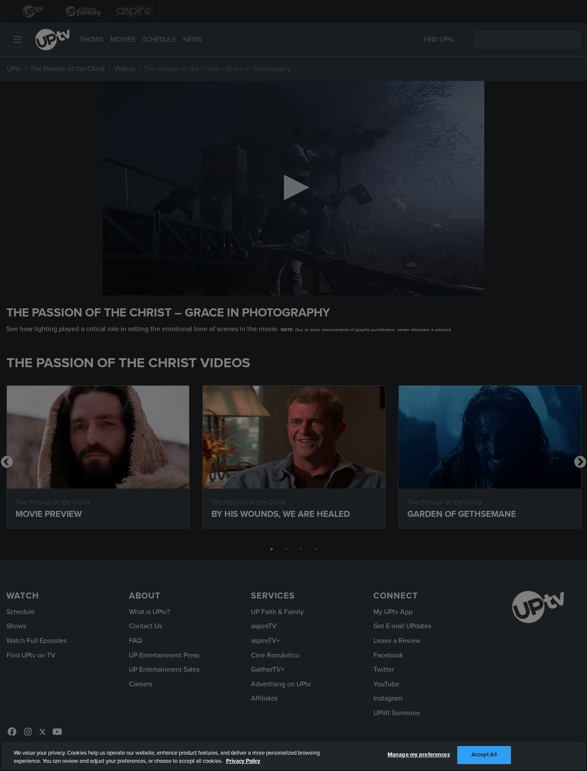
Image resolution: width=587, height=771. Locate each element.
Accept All (484, 754)
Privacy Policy (243, 761)
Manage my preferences (419, 754)
